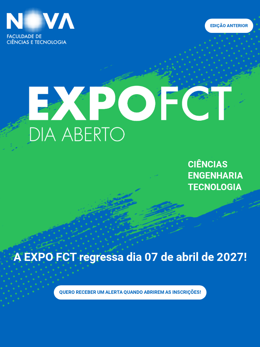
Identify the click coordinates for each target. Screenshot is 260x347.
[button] (229, 26)
